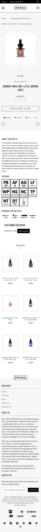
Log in (4, 2)
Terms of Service (14, 503)
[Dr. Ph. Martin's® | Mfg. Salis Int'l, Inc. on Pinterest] (23, 523)
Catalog (5, 395)
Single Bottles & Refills (21, 18)
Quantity (20, 96)
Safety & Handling (30, 499)
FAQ (3, 501)
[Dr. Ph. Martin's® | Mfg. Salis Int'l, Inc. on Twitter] (4, 523)
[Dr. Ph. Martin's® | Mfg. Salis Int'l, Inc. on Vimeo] (36, 523)
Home (4, 18)
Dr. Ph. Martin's (20, 81)
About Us (6, 403)
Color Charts (17, 499)
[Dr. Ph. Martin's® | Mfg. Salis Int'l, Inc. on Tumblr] (20, 527)
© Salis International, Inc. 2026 (17, 497)
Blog (4, 399)
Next (36, 51)
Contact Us (6, 407)
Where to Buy (11, 501)
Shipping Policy (27, 503)
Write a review (23, 231)
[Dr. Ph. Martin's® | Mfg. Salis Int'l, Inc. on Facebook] (11, 523)
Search (34, 497)
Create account (16, 2)
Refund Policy (33, 501)
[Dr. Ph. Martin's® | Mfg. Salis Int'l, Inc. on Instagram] (17, 523)
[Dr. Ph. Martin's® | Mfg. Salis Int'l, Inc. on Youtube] (30, 523)
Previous (4, 51)
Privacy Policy (20, 505)
